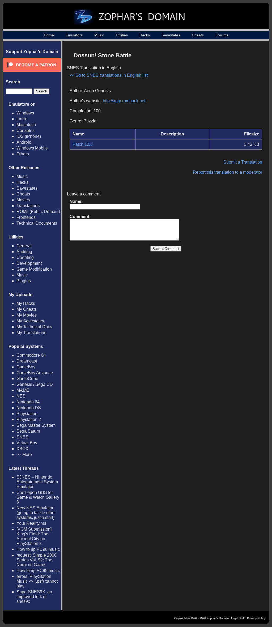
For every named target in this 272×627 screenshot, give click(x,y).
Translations (28, 205)
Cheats (198, 35)
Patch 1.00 (83, 144)
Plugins (23, 281)
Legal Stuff (238, 618)
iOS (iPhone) (28, 136)
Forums (221, 35)
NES (21, 396)
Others (22, 154)
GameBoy (25, 367)
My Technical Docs (34, 327)
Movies (23, 200)
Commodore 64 (31, 355)
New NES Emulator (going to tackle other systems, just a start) (36, 513)
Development (29, 263)
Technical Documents (36, 223)
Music (99, 35)
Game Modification (34, 269)
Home (49, 35)
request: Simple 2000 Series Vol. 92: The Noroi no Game (36, 560)
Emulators (74, 35)
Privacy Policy (256, 618)
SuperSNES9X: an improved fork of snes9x (34, 597)
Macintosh (26, 124)
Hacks (144, 35)
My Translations (31, 332)
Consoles (25, 130)
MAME (22, 390)
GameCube (27, 378)
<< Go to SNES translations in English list (109, 75)
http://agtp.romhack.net (124, 101)
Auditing (24, 251)
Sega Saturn (28, 431)
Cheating (25, 257)
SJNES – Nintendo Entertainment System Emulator (37, 482)
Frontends (26, 217)
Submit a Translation (242, 162)
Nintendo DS (28, 408)
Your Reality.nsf (31, 523)
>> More (24, 454)
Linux (21, 119)
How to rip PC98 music (38, 549)
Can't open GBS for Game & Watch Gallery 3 (37, 497)
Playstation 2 (28, 419)
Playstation (26, 413)
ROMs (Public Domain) (38, 211)
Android (23, 142)
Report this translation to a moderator (227, 172)
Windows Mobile (32, 148)
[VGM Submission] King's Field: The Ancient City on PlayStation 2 (34, 536)
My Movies (26, 315)
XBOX (22, 448)
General (24, 246)
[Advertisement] (217, 86)
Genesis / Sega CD (34, 384)
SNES (22, 437)
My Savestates (30, 321)
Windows (25, 113)
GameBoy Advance (34, 372)
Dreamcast (26, 361)
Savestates (171, 35)
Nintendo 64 (28, 402)
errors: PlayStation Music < (37, 581)
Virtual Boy (26, 443)
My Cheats (26, 309)
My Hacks (25, 303)
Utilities (122, 35)
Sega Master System (36, 425)
